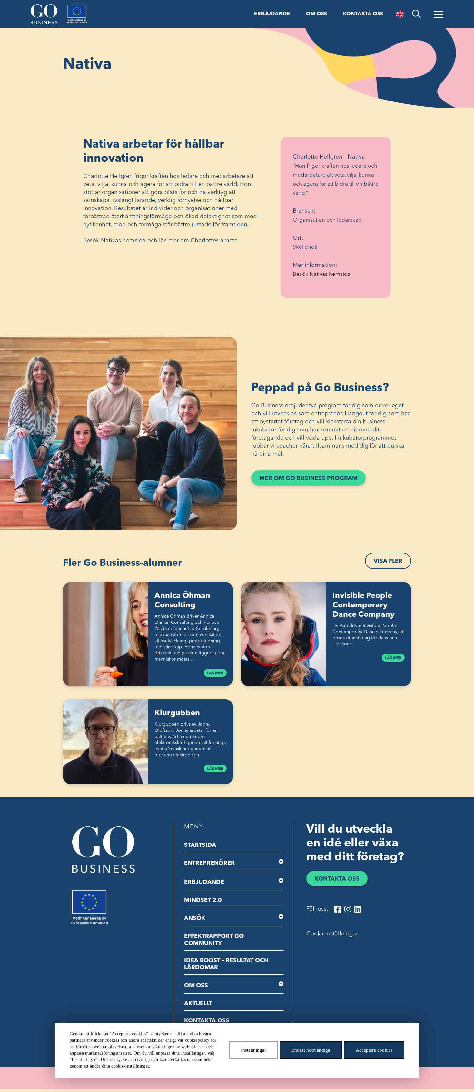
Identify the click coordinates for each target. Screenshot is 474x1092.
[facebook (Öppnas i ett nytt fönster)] (337, 909)
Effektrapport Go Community (214, 939)
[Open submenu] (281, 861)
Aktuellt (198, 1004)
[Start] (44, 14)
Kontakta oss (363, 14)
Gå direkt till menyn (83, 5)
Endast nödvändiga (310, 1050)
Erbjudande (272, 14)
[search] (416, 14)
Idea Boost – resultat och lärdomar (226, 964)
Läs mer (215, 673)
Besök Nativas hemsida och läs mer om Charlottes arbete (160, 241)
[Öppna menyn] (438, 14)
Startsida (200, 845)
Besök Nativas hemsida (332, 275)
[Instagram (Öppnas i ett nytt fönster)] (347, 909)
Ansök (194, 918)
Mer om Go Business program (308, 478)
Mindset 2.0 (203, 900)
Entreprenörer (209, 863)
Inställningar (253, 1050)
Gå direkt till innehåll (28, 5)
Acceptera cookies (374, 1050)
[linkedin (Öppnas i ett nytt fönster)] (357, 909)
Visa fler (388, 561)
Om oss (316, 14)
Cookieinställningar (332, 934)
